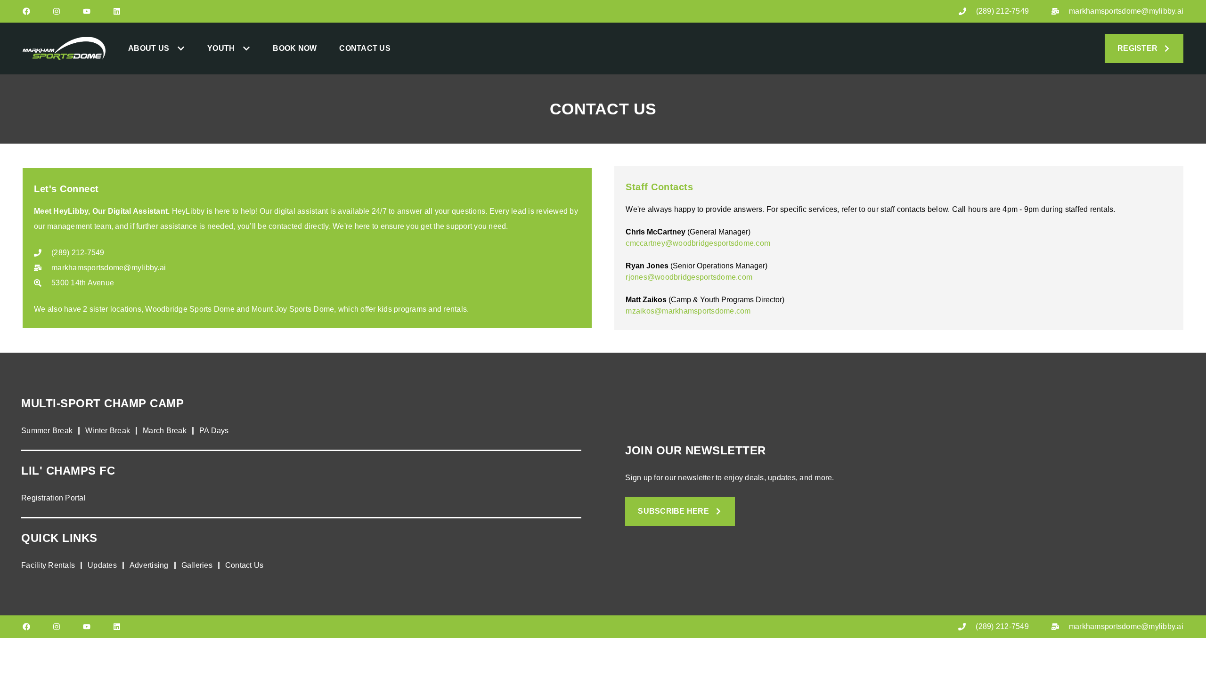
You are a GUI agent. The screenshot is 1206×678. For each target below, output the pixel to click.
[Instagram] (56, 11)
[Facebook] (26, 11)
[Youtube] (86, 11)
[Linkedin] (117, 11)
